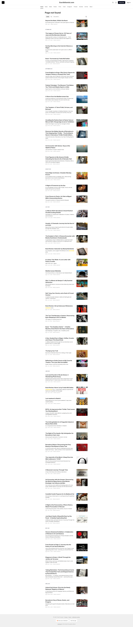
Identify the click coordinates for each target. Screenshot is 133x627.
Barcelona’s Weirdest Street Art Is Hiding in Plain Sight (58, 352)
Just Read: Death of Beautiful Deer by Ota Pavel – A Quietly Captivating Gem (58, 517)
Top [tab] (51, 16)
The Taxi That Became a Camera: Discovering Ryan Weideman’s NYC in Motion (59, 316)
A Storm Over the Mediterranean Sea (57, 96)
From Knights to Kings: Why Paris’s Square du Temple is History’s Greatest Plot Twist (60, 73)
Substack (60, 624)
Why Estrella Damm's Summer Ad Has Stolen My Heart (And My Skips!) (59, 285)
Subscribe (121, 2)
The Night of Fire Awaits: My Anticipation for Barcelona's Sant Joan (59, 434)
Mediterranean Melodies (53, 271)
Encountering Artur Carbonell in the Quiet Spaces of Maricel (59, 22)
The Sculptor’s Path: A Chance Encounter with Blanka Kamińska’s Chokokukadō (60, 237)
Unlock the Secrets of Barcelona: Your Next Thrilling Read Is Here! (59, 137)
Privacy (66, 617)
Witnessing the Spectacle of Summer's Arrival (56, 437)
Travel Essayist (54, 24)
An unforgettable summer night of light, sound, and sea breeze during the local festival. (58, 188)
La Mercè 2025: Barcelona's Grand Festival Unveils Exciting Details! (59, 211)
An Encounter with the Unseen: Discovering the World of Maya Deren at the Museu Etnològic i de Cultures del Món (59, 481)
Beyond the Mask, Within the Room (56, 20)
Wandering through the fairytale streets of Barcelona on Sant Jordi (59, 604)
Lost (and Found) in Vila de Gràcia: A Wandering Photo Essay (57, 376)
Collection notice (76, 617)
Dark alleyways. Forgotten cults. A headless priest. (57, 330)
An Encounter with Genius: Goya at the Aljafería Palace (57, 146)
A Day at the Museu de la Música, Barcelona (55, 472)
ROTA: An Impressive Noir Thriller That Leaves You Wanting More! (60, 410)
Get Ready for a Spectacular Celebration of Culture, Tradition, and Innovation (59, 215)
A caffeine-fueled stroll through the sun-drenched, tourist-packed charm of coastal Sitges (59, 342)
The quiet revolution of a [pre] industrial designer (57, 200)
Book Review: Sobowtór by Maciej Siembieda (59, 249)
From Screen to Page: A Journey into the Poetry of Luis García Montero (58, 545)
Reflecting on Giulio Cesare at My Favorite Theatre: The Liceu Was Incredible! (58, 361)
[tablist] (52, 16)
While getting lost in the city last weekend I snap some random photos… (58, 401)
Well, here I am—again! (51, 263)
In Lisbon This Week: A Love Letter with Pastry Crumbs (57, 260)
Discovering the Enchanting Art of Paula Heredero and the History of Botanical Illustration (59, 536)
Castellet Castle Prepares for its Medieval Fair (59, 494)
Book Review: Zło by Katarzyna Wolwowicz (59, 306)
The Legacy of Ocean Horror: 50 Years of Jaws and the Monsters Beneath (58, 34)
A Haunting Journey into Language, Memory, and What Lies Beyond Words (59, 591)
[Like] (46, 103)
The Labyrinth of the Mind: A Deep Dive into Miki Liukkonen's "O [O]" (59, 458)
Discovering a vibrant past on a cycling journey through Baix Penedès (59, 496)
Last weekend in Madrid (53, 398)
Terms (69, 617)
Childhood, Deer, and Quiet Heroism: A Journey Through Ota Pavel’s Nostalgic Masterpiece (59, 520)
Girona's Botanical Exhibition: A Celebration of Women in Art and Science (59, 533)
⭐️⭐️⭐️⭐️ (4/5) (49, 308)
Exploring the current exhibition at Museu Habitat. (57, 89)
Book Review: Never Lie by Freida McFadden (59, 387)
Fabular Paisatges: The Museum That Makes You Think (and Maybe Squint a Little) (59, 86)
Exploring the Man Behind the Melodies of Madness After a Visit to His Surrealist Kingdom (59, 161)
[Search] (113, 2)
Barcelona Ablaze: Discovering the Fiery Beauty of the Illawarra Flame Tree (58, 445)
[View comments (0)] (56, 26)
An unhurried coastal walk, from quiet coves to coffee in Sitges (58, 50)
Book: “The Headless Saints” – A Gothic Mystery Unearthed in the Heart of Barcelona (59, 328)
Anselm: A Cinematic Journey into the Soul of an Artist (59, 224)
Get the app (73, 620)
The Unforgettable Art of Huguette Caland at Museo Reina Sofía (59, 423)
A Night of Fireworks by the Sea (55, 185)
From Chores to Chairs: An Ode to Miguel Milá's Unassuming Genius (58, 197)
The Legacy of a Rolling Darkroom (53, 319)
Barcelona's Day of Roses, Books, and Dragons (57, 601)
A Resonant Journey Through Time (56, 470)
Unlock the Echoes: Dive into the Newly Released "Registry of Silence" (57, 588)
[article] (66, 23)
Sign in (129, 2)
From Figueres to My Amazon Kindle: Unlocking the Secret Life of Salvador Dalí (58, 158)
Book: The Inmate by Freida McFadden (57, 58)
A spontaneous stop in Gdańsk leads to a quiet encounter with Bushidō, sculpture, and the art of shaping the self (59, 240)
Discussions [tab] (56, 16)
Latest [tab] (47, 16)
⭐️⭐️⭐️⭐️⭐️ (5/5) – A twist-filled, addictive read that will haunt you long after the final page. (59, 390)
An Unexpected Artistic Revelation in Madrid (55, 425)
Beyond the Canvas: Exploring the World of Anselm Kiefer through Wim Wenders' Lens (59, 227)
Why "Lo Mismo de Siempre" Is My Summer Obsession (58, 281)
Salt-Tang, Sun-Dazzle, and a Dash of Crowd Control (59, 294)
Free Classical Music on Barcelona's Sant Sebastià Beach (58, 273)
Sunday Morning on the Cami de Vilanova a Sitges (59, 47)
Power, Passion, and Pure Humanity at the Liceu (56, 364)
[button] (42, 6)
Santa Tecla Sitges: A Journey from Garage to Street (57, 123)
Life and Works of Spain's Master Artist (54, 149)
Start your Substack (63, 620)
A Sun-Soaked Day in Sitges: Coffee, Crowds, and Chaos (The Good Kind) (59, 339)
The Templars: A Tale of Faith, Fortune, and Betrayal (59, 108)
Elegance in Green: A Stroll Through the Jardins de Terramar (58, 558)
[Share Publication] (116, 2)
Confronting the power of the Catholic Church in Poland (58, 508)
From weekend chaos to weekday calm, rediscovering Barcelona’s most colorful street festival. (58, 177)
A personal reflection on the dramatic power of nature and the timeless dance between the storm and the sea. (59, 99)
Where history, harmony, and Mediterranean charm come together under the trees (59, 561)
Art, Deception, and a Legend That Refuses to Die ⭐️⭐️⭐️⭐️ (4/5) (59, 251)
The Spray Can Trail (51, 351)
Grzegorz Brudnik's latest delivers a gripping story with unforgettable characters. (58, 413)
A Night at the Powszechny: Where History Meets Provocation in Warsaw (59, 506)
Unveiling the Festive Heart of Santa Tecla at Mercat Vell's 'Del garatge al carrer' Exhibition (59, 121)
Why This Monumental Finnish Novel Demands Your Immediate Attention (57, 461)
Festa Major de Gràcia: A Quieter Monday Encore (58, 173)
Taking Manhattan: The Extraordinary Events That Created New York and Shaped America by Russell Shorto (59, 571)
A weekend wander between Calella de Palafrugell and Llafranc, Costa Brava (58, 297)
